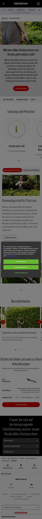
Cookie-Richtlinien (12, 255)
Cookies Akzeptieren (21, 267)
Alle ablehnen (21, 261)
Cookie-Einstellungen (21, 272)
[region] (21, 259)
